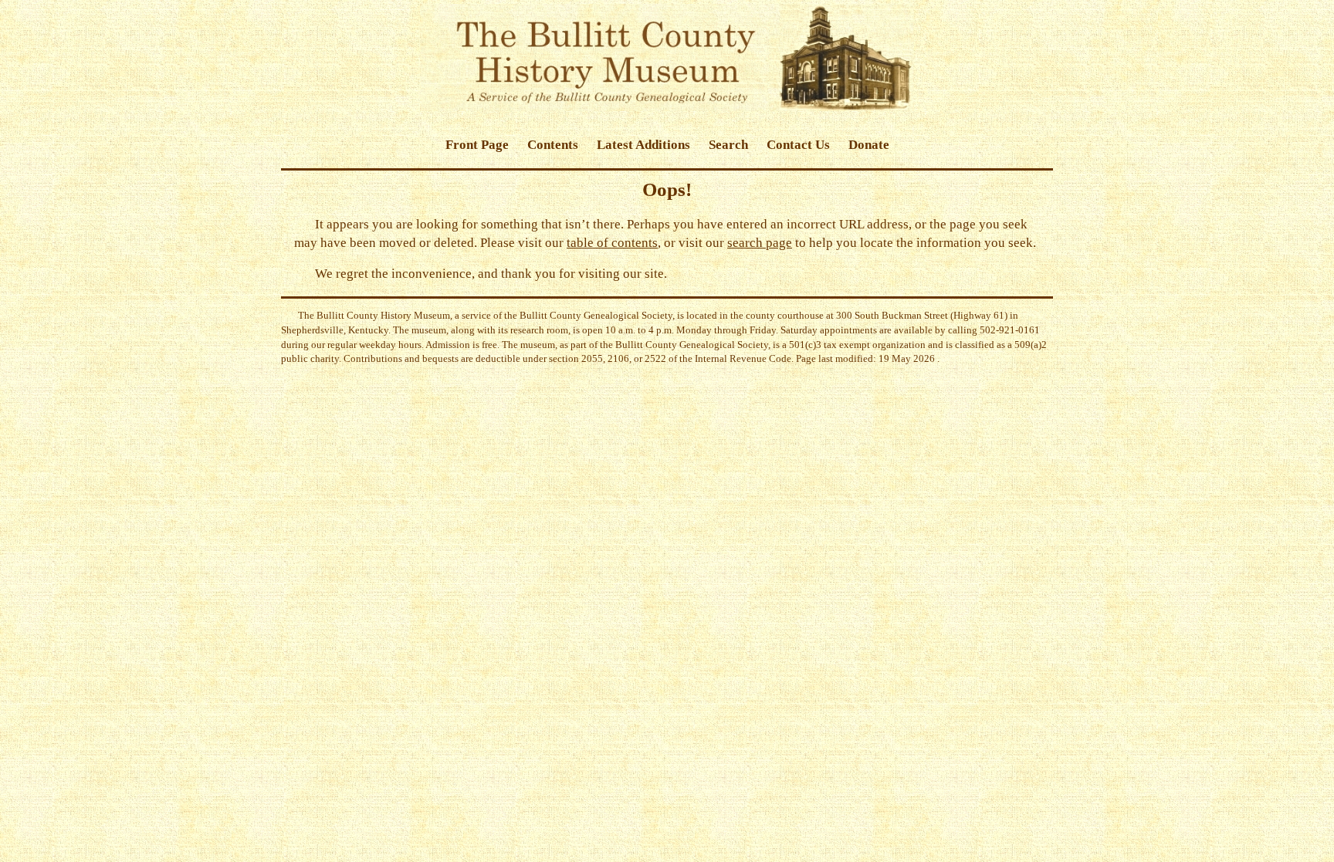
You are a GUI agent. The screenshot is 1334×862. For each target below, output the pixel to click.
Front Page (477, 144)
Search (728, 144)
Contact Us (798, 144)
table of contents (612, 242)
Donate (868, 144)
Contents (552, 144)
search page (759, 242)
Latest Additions (643, 144)
